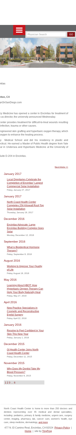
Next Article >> (61, 167)
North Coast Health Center (20, 12)
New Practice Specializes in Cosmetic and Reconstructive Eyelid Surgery (23, 311)
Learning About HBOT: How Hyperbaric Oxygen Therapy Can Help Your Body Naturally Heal (25, 289)
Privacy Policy (62, 427)
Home (28, 431)
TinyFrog (47, 431)
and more (43, 422)
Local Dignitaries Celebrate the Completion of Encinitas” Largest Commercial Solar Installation (25, 183)
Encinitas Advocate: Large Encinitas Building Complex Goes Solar (25, 228)
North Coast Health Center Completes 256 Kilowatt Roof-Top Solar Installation (25, 205)
